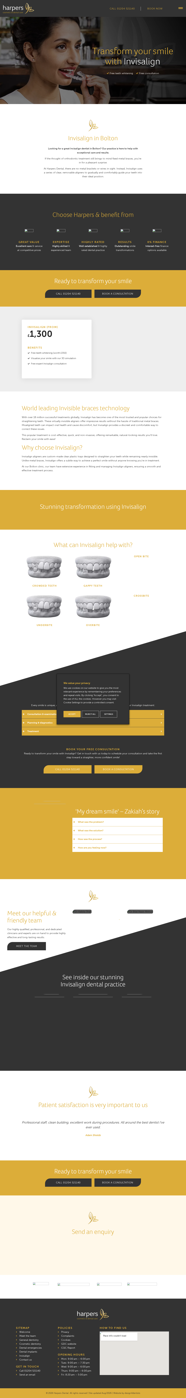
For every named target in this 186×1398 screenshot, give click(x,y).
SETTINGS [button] (108, 714)
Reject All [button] (90, 714)
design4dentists (132, 1393)
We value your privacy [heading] (77, 683)
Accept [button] (72, 714)
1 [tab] (119, 919)
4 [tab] (128, 919)
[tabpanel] (97, 912)
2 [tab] (122, 919)
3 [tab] (125, 919)
